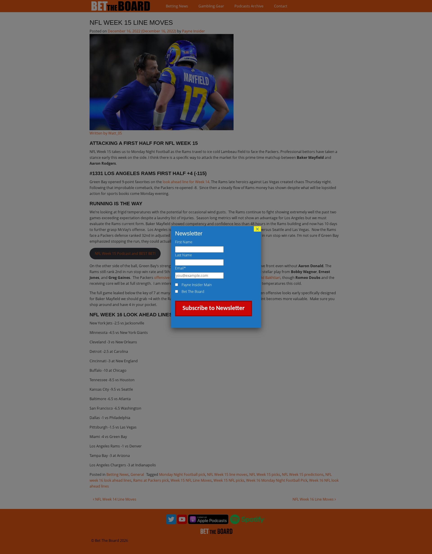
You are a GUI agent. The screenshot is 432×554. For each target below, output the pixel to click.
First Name (183, 241)
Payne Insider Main (197, 284)
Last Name (183, 255)
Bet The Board (193, 291)
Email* (180, 268)
